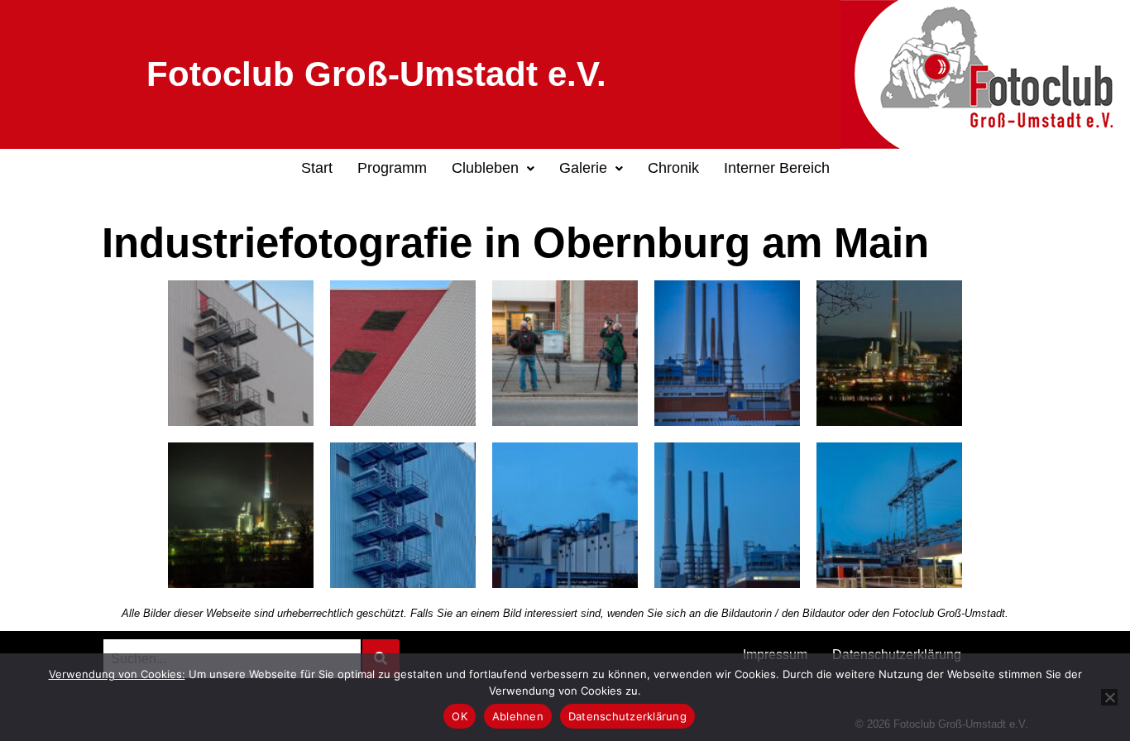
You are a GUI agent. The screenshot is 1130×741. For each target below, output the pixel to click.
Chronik (673, 168)
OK (459, 716)
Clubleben (485, 168)
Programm (392, 168)
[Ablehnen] (1109, 697)
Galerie (583, 168)
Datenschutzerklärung (627, 716)
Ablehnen (517, 716)
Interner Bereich (777, 168)
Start (317, 168)
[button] (493, 169)
